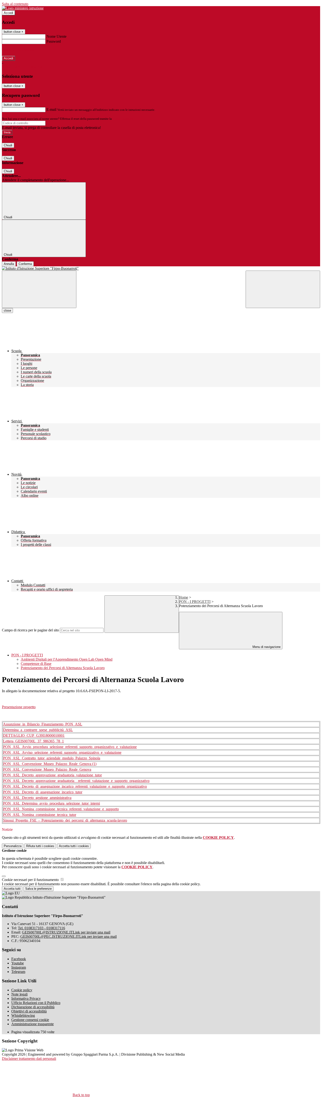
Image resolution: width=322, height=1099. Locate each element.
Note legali (19, 994)
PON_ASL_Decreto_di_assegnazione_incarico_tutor (42, 792)
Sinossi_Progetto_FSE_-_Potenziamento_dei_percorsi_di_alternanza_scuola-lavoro (65, 820)
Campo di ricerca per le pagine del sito (30, 630)
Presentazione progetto (19, 707)
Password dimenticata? (19, 50)
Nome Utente (56, 36)
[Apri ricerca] (283, 289)
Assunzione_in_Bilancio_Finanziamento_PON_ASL (42, 724)
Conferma (25, 264)
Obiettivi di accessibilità (29, 1011)
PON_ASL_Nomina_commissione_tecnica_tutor (39, 815)
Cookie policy (21, 990)
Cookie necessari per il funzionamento (31, 880)
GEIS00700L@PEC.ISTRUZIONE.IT (68, 936)
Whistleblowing (23, 1015)
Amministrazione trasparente (32, 1024)
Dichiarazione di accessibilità (32, 1007)
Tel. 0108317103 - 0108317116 (41, 928)
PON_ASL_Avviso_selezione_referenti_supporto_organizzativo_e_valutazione (62, 752)
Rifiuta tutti (40, 846)
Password (53, 41)
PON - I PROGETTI (195, 602)
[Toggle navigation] (39, 289)
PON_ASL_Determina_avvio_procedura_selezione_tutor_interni (51, 803)
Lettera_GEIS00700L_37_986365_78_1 (33, 741)
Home (183, 597)
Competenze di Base (36, 664)
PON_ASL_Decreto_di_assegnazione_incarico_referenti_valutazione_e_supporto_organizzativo (75, 786)
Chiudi (8, 145)
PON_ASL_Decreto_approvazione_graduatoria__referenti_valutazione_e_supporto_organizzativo (76, 781)
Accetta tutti (74, 846)
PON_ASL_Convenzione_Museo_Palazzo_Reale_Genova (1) (49, 764)
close (7, 310)
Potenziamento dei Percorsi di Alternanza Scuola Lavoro (63, 668)
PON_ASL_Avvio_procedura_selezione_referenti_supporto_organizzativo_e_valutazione (70, 747)
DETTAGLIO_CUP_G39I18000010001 (34, 735)
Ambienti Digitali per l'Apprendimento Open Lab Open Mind (66, 659)
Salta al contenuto (15, 4)
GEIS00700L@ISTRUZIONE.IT (66, 932)
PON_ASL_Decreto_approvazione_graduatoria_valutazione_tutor (52, 775)
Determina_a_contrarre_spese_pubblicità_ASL (38, 730)
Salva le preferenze (38, 888)
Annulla (9, 264)
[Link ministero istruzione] (23, 8)
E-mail (51, 109)
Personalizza (12, 846)
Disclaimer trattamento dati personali (29, 1059)
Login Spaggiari (122, 118)
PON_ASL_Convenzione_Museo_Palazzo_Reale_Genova (47, 769)
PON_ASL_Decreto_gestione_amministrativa (37, 798)
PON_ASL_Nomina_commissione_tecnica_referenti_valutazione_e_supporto (61, 809)
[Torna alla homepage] (161, 268)
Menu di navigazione (266, 647)
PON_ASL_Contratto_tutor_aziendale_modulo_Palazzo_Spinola (51, 758)
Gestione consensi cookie (30, 1020)
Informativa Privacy (26, 998)
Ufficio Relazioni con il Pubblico (35, 1003)
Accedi (8, 13)
